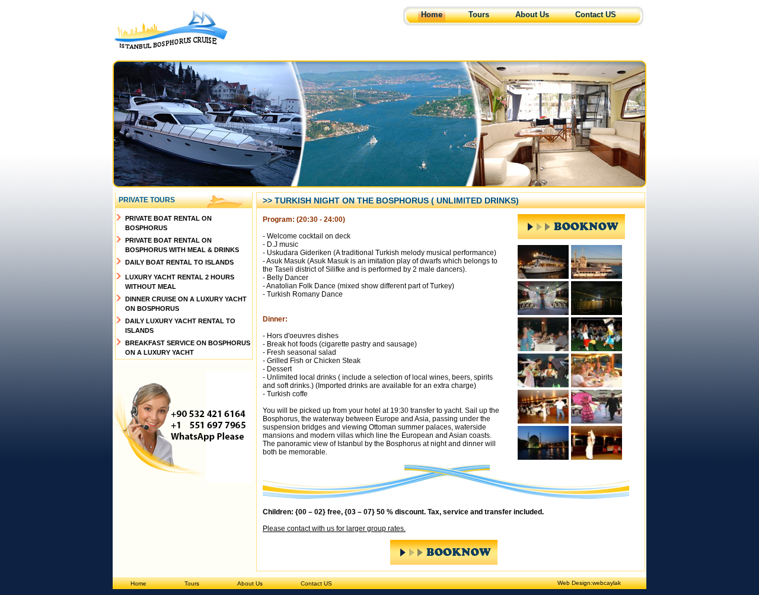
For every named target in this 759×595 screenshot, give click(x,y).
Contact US (595, 14)
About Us (532, 14)
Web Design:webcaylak (589, 583)
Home (431, 14)
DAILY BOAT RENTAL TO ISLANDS (179, 262)
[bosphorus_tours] (543, 276)
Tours (478, 14)
